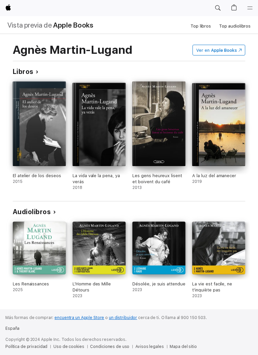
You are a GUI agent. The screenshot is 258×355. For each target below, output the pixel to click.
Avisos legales (149, 346)
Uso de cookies (68, 346)
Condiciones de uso (109, 346)
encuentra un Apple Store (79, 317)
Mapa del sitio (183, 346)
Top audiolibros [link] (235, 26)
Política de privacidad (26, 346)
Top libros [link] (200, 26)
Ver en (216, 50)
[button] (218, 8)
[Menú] (250, 8)
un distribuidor (123, 317)
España (12, 328)
